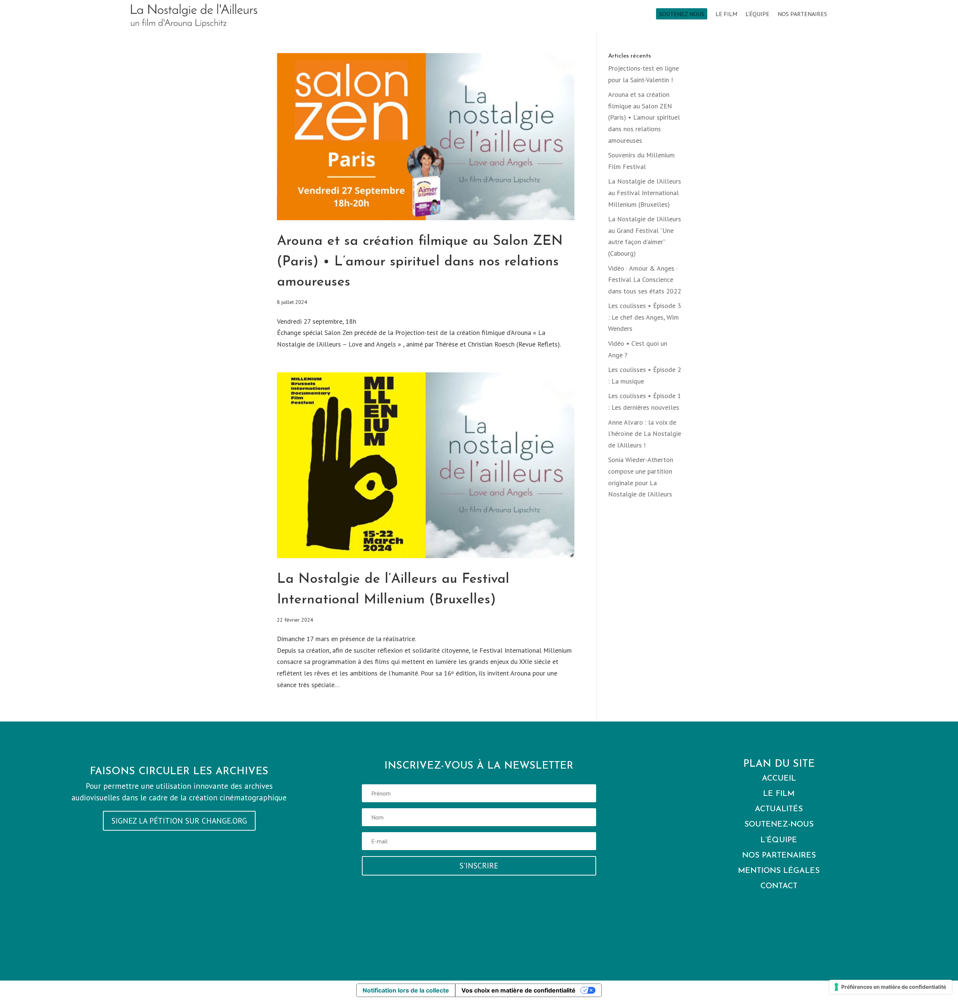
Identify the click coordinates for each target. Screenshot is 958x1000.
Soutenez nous (681, 14)
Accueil (779, 778)
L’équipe (757, 14)
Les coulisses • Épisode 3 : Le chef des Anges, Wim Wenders (644, 317)
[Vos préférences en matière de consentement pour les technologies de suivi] (890, 987)
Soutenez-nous (779, 824)
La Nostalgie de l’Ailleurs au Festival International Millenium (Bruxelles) (644, 192)
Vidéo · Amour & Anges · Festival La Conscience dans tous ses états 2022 (644, 279)
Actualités (779, 809)
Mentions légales (779, 871)
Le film (726, 14)
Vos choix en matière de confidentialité (518, 990)
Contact (778, 886)
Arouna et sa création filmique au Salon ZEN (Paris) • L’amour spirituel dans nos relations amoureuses (420, 262)
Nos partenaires (802, 14)
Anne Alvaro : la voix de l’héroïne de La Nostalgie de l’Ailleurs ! (644, 433)
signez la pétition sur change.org (179, 821)
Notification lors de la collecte (406, 990)
